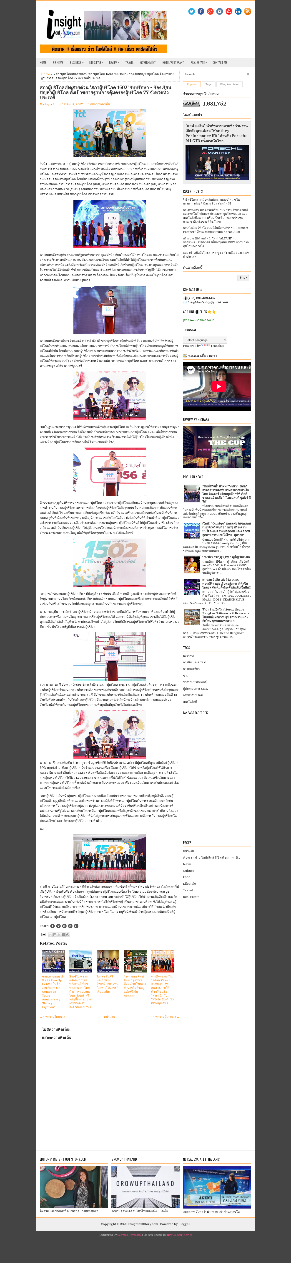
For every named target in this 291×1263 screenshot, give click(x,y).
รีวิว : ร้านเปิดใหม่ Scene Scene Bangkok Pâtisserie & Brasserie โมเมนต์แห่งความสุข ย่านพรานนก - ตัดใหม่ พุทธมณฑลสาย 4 (225, 615)
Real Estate (199, 62)
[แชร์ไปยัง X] (59, 935)
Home (43, 62)
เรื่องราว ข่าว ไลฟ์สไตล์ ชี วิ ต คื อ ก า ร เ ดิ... (211, 857)
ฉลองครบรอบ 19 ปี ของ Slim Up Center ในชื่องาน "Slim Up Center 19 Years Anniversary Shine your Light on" (53, 992)
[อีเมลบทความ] (43, 934)
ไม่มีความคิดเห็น (99, 104)
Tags (209, 84)
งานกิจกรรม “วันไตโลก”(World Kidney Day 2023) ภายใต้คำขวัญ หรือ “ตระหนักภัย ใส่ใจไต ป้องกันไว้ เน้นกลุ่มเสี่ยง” (162, 990)
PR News (58, 62)
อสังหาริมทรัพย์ (193, 695)
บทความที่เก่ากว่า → (166, 1017)
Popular (192, 84)
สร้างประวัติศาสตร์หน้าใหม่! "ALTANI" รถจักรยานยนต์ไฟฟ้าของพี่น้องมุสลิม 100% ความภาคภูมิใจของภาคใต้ (216, 242)
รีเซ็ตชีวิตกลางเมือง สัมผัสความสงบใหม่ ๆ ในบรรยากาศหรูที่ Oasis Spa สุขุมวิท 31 (211, 201)
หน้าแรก (109, 1017)
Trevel (188, 890)
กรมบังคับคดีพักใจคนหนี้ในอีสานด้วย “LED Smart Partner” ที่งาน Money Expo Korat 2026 (215, 230)
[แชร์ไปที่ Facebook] (63, 935)
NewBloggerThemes (179, 1234)
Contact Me (220, 62)
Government (148, 62)
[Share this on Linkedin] (76, 926)
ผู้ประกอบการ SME (195, 688)
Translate (218, 345)
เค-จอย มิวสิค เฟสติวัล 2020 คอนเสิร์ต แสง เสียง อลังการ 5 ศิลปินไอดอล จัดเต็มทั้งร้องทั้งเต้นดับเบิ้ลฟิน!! (226, 583)
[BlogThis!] (55, 935)
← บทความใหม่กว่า (52, 1017)
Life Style (96, 62)
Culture (188, 870)
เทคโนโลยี (190, 702)
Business (77, 62)
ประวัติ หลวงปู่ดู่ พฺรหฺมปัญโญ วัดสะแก (226, 557)
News (187, 864)
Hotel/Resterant (173, 62)
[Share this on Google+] (64, 926)
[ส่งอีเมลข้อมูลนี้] (50, 935)
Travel (129, 62)
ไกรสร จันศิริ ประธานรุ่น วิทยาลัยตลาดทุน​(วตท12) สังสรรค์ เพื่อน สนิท (107, 984)
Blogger (184, 1224)
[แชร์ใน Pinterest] (67, 935)
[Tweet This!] (58, 926)
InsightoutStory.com (143, 1224)
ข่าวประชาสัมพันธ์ (195, 682)
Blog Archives (229, 84)
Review (114, 62)
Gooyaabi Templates (129, 1234)
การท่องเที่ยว (191, 669)
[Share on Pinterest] (70, 926)
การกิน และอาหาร (194, 662)
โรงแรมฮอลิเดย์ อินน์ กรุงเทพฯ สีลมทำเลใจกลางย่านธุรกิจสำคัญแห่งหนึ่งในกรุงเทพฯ (135, 986)
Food (186, 877)
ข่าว (185, 675)
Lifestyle (189, 883)
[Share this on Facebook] (52, 926)
